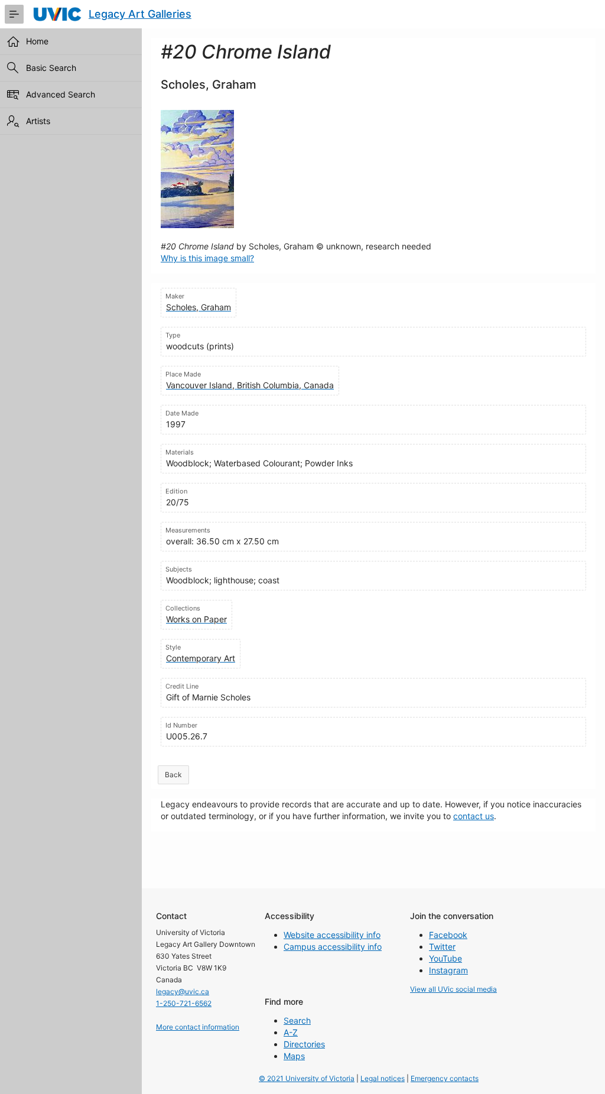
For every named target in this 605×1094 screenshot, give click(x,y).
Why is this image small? (207, 258)
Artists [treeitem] (38, 121)
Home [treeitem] (37, 41)
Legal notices (382, 1078)
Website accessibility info (332, 935)
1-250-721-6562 (184, 1003)
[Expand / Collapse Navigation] (14, 14)
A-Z (291, 1032)
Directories (304, 1044)
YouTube (445, 958)
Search (297, 1020)
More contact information (197, 1026)
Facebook (448, 935)
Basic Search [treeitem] (51, 68)
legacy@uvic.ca (182, 991)
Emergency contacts (445, 1078)
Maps (294, 1056)
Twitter (442, 947)
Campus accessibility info (333, 947)
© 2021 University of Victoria (306, 1078)
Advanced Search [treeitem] (60, 94)
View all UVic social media (453, 989)
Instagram (448, 970)
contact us (473, 816)
